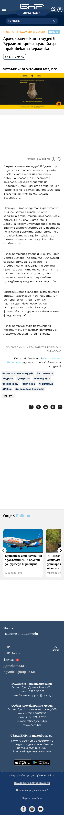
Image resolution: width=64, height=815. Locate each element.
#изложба (28, 383)
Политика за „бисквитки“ (32, 790)
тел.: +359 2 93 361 (32, 691)
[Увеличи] (53, 159)
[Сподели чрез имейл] (60, 407)
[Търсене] (54, 21)
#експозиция (41, 378)
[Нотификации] (53, 9)
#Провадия (46, 383)
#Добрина (23, 378)
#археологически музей (17, 373)
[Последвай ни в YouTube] (40, 809)
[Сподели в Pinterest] (52, 407)
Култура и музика (32, 31)
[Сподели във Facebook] (31, 407)
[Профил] (60, 9)
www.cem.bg (32, 725)
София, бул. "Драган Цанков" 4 (32, 687)
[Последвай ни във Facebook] (23, 809)
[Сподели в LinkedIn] (45, 407)
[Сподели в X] (38, 407)
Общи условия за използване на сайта (32, 775)
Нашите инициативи (20, 634)
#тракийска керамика (29, 389)
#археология (45, 373)
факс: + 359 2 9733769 (32, 717)
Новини (8, 31)
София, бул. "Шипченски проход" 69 (32, 709)
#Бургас (7, 378)
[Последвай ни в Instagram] (32, 809)
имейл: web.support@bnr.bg (32, 695)
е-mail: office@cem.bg (32, 721)
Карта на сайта (32, 798)
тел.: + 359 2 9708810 (32, 713)
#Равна (6, 389)
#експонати (10, 383)
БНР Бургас (16, 56)
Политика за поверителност (32, 782)
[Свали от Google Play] (41, 762)
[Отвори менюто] (4, 9)
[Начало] (32, 6)
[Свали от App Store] (23, 762)
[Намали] (59, 159)
